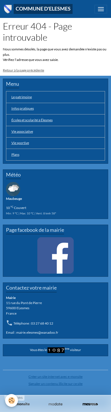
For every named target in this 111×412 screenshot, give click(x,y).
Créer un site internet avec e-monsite (55, 376)
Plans (15, 154)
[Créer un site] (21, 404)
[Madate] (55, 404)
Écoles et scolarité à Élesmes (32, 120)
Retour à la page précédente (23, 70)
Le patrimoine (21, 97)
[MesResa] (90, 404)
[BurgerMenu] (100, 9)
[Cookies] (11, 400)
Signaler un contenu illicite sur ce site (55, 384)
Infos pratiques (22, 108)
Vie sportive (20, 143)
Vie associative (22, 131)
